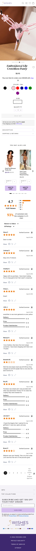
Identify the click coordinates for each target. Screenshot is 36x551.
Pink (13, 88)
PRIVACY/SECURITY (18, 540)
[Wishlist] (30, 3)
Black (5, 88)
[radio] (26, 200)
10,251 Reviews (11, 208)
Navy (22, 88)
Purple (17, 93)
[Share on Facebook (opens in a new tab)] (9, 244)
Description (8, 130)
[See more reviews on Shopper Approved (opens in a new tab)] (15, 244)
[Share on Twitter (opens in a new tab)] (12, 244)
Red (17, 88)
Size (18, 98)
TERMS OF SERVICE (18, 544)
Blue (26, 88)
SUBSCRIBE (18, 510)
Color (18, 84)
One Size (18, 102)
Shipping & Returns (10, 133)
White (9, 88)
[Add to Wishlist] (34, 67)
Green (30, 88)
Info (3, 490)
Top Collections (8, 494)
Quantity (18, 107)
